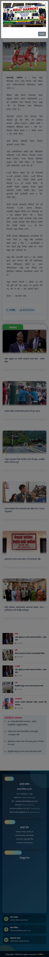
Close (42, 34)
